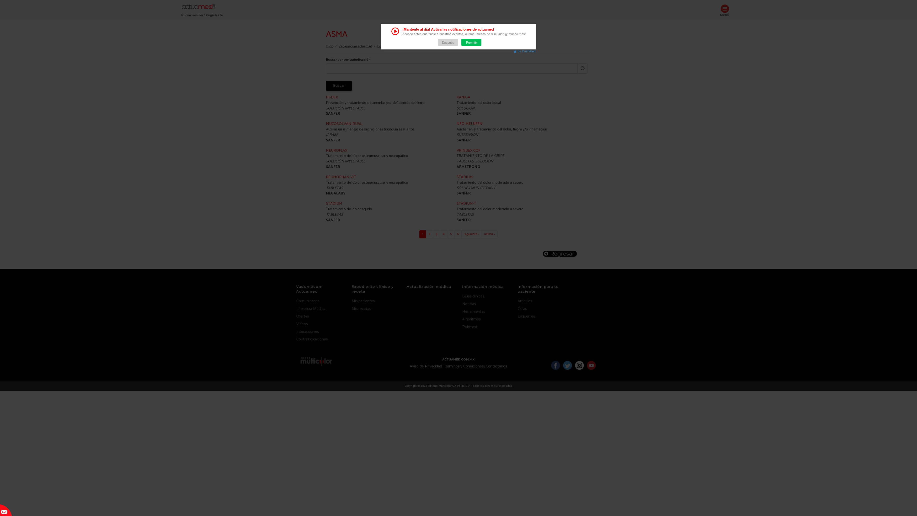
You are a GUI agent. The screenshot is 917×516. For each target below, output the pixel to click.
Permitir (471, 42)
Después (448, 42)
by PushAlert (527, 51)
